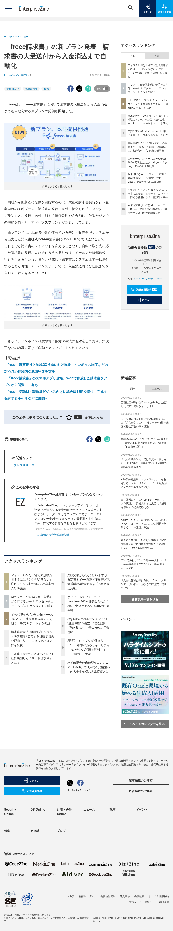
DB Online (38, 809)
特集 (7, 830)
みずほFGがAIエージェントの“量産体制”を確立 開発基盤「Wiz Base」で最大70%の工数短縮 (88, 625)
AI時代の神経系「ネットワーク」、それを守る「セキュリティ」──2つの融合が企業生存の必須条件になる (144, 483)
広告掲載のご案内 (141, 791)
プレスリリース (24, 465)
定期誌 (35, 830)
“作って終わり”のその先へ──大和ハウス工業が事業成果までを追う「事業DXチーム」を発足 (32, 618)
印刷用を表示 (19, 439)
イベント (142, 809)
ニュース (157, 388)
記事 (132, 388)
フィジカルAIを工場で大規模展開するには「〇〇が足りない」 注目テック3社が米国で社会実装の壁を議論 (32, 581)
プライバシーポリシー (141, 902)
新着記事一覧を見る (145, 599)
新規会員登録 (146, 289)
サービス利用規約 (159, 896)
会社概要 (139, 896)
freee (46, 88)
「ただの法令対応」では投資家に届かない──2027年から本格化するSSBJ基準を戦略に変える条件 (144, 462)
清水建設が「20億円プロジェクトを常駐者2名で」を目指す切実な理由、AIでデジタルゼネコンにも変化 (32, 638)
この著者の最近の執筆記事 (52, 535)
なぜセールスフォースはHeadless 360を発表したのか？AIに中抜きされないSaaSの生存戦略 (88, 603)
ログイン (147, 300)
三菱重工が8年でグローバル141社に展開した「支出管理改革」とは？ (32, 658)
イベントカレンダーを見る (147, 724)
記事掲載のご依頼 (141, 780)
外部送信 (164, 902)
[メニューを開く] (8, 8)
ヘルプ (70, 896)
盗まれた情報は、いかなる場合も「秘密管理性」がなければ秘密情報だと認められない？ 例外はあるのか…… (143, 543)
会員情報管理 (108, 896)
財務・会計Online (64, 811)
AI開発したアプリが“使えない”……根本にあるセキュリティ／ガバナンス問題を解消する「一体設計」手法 (88, 647)
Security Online (10, 811)
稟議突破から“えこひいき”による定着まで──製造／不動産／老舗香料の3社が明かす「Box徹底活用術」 (88, 581)
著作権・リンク (87, 896)
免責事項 (125, 896)
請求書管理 (31, 88)
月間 (156, 56)
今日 (132, 56)
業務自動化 (12, 88)
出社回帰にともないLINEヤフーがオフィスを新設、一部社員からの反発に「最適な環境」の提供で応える (144, 503)
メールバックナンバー (147, 279)
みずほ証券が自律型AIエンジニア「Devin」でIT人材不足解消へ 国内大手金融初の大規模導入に (90, 666)
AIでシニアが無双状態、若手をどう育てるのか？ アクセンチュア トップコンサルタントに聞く (32, 601)
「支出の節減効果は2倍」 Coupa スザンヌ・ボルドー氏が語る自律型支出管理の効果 (143, 584)
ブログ (61, 830)
